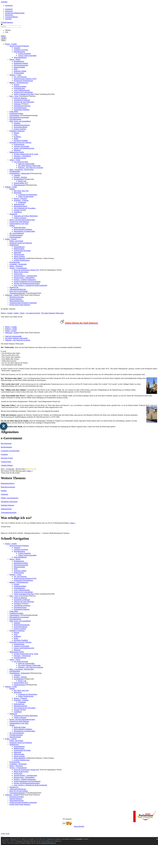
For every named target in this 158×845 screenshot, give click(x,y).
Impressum (9, 11)
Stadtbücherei (14, 245)
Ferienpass (17, 104)
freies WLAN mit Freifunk (18, 291)
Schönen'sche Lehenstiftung (23, 92)
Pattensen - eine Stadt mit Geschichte (30, 167)
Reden (16, 138)
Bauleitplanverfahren (21, 63)
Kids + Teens (13, 96)
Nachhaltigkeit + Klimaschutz (19, 173)
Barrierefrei (9, 15)
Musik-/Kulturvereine (21, 272)
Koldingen (17, 137)
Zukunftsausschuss (20, 108)
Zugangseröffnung (11, 17)
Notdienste (4, 494)
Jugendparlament (15, 237)
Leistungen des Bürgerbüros (27, 195)
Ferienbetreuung (19, 88)
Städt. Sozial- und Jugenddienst (20, 121)
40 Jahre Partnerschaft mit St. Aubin (26, 154)
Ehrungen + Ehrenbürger (22, 156)
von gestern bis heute (21, 162)
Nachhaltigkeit (19, 179)
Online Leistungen (20, 218)
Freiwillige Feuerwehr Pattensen (20, 142)
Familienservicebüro (16, 113)
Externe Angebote (20, 129)
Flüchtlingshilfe (14, 171)
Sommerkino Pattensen (21, 110)
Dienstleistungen (19, 52)
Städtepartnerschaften (16, 152)
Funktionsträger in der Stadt (18, 223)
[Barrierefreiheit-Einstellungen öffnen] (3, 426)
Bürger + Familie (11, 44)
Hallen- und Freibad (16, 241)
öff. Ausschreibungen (16, 233)
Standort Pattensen (15, 299)
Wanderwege (13, 287)
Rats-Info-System (7, 458)
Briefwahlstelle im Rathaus (23, 229)
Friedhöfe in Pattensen (17, 131)
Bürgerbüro (18, 193)
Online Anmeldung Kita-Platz (24, 94)
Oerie (16, 135)
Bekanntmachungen (20, 206)
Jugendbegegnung (20, 158)
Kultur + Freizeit (10, 239)
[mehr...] (29, 471)
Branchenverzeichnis (16, 297)
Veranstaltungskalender (17, 293)
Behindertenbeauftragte (22, 125)
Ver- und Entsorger (20, 77)
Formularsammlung (16, 235)
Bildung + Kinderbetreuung (18, 82)
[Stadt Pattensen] (7, 22)
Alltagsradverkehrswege (17, 289)
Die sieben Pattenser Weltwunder (29, 166)
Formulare (4, 454)
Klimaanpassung (19, 185)
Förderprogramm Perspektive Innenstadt (23, 303)
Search (3, 36)
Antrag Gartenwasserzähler (27, 55)
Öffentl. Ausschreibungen (9, 498)
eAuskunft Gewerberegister (10, 451)
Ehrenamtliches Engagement (19, 117)
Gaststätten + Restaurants (18, 264)
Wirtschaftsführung (20, 57)
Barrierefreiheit (79, 826)
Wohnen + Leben (15, 75)
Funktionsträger (19, 144)
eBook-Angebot (19, 256)
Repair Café (22, 181)
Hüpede (16, 133)
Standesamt (13, 214)
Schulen (16, 84)
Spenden (17, 210)
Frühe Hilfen (13, 111)
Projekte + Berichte (20, 177)
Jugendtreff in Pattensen (22, 100)
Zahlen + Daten (14, 160)
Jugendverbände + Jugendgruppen (25, 276)
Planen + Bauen (14, 59)
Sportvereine (18, 274)
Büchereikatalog (6, 447)
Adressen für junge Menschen (24, 102)
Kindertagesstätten (20, 86)
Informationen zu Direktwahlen (24, 231)
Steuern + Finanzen (20, 198)
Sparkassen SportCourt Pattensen (20, 243)
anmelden (4, 2)
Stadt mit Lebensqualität (26, 164)
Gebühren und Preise (21, 50)
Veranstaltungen (19, 247)
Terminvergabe (6, 462)
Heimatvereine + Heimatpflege (24, 278)
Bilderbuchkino (19, 249)
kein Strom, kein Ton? (21, 191)
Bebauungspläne (19, 67)
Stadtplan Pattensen (7, 505)
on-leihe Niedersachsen (22, 260)
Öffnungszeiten (19, 254)
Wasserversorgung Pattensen (19, 46)
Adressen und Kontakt (21, 146)
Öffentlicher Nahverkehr (9, 501)
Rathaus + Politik (11, 187)
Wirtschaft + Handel (12, 295)
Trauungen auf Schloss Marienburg (26, 216)
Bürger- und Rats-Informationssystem (22, 220)
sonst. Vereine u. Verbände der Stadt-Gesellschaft (30, 285)
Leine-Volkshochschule (22, 90)
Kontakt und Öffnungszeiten (15, 13)
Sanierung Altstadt (20, 71)
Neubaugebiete (19, 73)
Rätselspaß (17, 252)
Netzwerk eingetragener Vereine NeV (26, 270)
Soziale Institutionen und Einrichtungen (27, 281)
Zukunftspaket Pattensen (22, 106)
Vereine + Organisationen (18, 268)
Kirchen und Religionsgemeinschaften (27, 283)
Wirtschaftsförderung (16, 301)
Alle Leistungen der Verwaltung (24, 208)
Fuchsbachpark (14, 262)
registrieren (9, 5)
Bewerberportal (6, 443)
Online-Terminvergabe (25, 196)
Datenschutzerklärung (48, 843)
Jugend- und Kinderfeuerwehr (24, 148)
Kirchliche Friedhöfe (21, 140)
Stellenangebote (19, 204)
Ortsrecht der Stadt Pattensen (19, 222)
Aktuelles (17, 48)
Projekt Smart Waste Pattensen (19, 305)
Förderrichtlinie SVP (21, 183)
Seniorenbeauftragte (20, 127)
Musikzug (17, 150)
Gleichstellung (14, 115)
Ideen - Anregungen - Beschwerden (21, 169)
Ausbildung (18, 212)
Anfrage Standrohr (24, 54)
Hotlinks (4, 491)
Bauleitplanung (19, 61)
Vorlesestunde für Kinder (22, 251)
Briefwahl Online (20, 227)
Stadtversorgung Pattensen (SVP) (25, 79)
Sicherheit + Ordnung (21, 200)
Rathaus (12, 189)
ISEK (16, 69)
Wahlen (12, 225)
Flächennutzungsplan (21, 65)
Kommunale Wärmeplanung (23, 81)
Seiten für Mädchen (20, 98)
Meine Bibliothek (20, 258)
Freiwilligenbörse (15, 119)
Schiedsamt (22, 202)
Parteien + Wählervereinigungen (25, 279)
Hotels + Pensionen (16, 266)
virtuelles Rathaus (7, 465)
